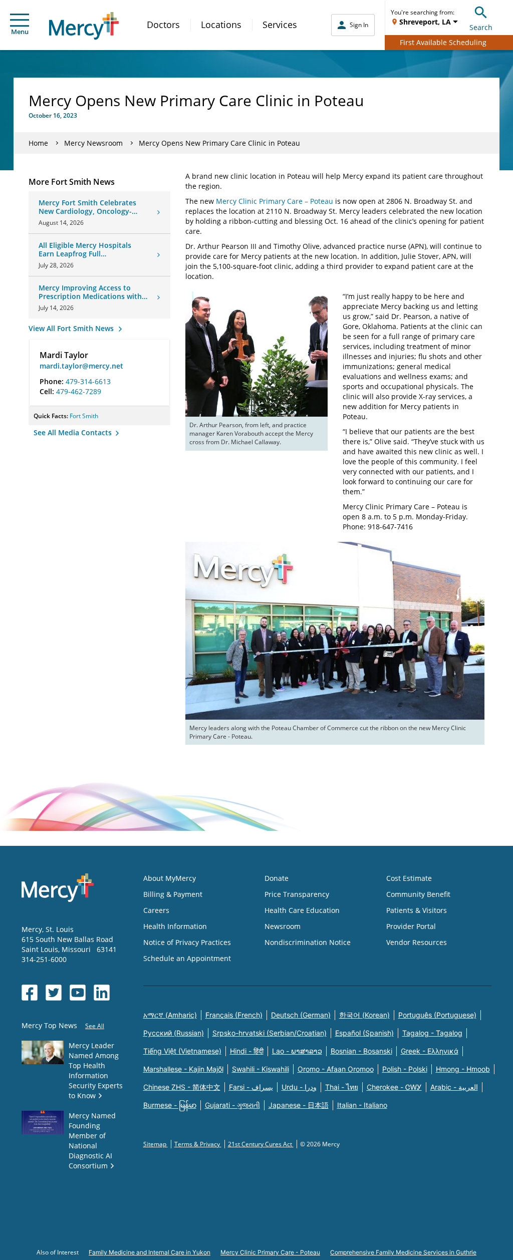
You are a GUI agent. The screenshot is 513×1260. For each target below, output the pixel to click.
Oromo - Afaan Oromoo (336, 1069)
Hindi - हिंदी (247, 1051)
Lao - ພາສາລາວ (297, 1051)
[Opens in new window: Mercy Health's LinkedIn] (102, 993)
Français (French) (234, 1015)
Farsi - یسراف (251, 1087)
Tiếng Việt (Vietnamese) (182, 1051)
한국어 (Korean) (364, 1015)
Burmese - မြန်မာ (169, 1105)
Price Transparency (297, 894)
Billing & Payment (172, 894)
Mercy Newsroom (93, 143)
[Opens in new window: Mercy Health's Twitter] (54, 993)
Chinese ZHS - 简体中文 (181, 1087)
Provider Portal (411, 926)
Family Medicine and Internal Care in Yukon (149, 1252)
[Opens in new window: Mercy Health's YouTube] (78, 993)
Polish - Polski (404, 1069)
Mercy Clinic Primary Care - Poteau (270, 1252)
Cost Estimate (409, 878)
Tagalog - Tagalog (432, 1033)
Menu (20, 31)
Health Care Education (302, 910)
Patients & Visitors (416, 910)
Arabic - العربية (454, 1087)
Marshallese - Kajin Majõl (183, 1069)
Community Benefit (418, 894)
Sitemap (155, 1144)
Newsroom (283, 926)
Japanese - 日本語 (299, 1105)
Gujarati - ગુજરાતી (232, 1105)
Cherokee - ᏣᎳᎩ (394, 1087)
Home (38, 143)
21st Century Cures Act (261, 1144)
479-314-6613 (88, 381)
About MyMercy (169, 878)
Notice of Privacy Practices (187, 942)
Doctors (163, 25)
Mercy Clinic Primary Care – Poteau (274, 201)
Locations (221, 25)
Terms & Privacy (197, 1144)
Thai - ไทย (341, 1087)
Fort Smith (84, 416)
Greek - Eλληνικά (429, 1051)
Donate (277, 878)
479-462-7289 (78, 391)
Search (480, 27)
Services (280, 25)
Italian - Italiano (362, 1105)
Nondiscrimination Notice (308, 942)
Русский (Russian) (173, 1033)
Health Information (175, 926)
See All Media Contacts (74, 432)
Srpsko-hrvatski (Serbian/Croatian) (269, 1033)
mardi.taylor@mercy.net (81, 366)
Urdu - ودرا (299, 1087)
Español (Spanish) (364, 1033)
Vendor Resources (416, 942)
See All (94, 1026)
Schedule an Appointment (187, 958)
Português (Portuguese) (437, 1015)
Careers (156, 910)
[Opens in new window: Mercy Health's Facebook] (30, 993)
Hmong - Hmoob (463, 1069)
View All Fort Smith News (72, 328)
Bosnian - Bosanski (361, 1051)
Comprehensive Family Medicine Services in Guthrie (403, 1252)
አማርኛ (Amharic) (170, 1015)
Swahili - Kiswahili (260, 1069)
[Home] (84, 26)
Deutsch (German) (301, 1015)
